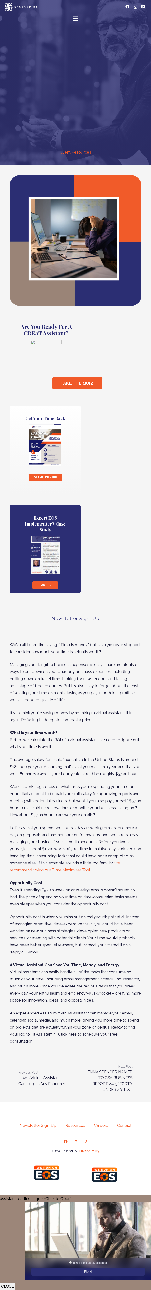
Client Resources (75, 152)
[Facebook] (127, 7)
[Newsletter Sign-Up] (75, 608)
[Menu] (75, 18)
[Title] (112, 7)
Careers (101, 1125)
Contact (124, 1125)
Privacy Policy (89, 1151)
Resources (75, 1125)
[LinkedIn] (143, 7)
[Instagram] (135, 7)
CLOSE (7, 1286)
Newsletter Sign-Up (38, 1125)
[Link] (21, 7)
